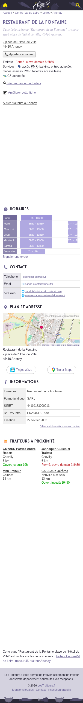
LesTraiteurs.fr (47, 685)
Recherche (78, 5)
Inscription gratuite (59, 689)
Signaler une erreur (15, 256)
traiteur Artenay (40, 661)
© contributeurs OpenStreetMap (62, 316)
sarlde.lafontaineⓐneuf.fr (39, 284)
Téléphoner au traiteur (33, 276)
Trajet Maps (64, 369)
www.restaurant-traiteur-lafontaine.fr (45, 295)
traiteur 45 (22, 661)
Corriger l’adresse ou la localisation (60, 345)
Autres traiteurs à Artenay (20, 103)
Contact (41, 689)
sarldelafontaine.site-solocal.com (43, 291)
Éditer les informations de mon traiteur (60, 426)
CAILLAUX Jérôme (55, 471)
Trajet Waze (24, 369)
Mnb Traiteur (12, 471)
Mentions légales (23, 689)
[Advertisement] (41, 154)
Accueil (5, 5)
